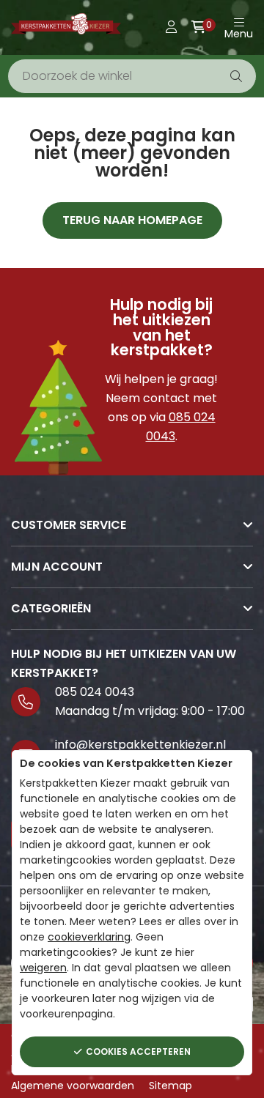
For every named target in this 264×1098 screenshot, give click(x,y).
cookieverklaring (89, 937)
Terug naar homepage (132, 220)
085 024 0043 (94, 691)
